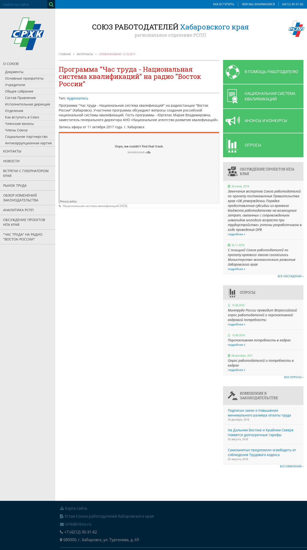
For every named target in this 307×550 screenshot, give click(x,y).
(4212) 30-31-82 (292, 4)
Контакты (12, 151)
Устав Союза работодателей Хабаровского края (109, 516)
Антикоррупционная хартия (28, 143)
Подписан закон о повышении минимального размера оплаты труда (259, 412)
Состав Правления (20, 97)
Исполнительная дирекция (27, 104)
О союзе (11, 63)
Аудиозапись (77, 98)
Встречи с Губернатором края (26, 173)
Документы (14, 72)
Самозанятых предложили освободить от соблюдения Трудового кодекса (262, 452)
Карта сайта (76, 508)
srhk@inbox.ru (78, 524)
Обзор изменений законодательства (20, 197)
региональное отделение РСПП (170, 35)
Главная (65, 54)
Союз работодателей (170, 26)
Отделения (14, 110)
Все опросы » (293, 377)
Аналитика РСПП (18, 210)
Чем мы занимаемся (258, 4)
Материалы (85, 54)
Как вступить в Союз (22, 117)
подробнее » (236, 234)
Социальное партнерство (26, 136)
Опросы (247, 292)
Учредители (15, 84)
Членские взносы (19, 123)
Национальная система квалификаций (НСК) (95, 206)
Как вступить (223, 4)
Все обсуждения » (290, 276)
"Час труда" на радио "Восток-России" (22, 236)
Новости (11, 161)
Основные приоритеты (24, 78)
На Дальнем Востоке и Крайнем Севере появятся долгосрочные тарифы (261, 432)
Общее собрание (19, 91)
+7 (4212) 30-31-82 (80, 532)
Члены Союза (16, 130)
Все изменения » (291, 466)
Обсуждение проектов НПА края (24, 222)
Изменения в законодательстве (259, 395)
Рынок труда (15, 185)
